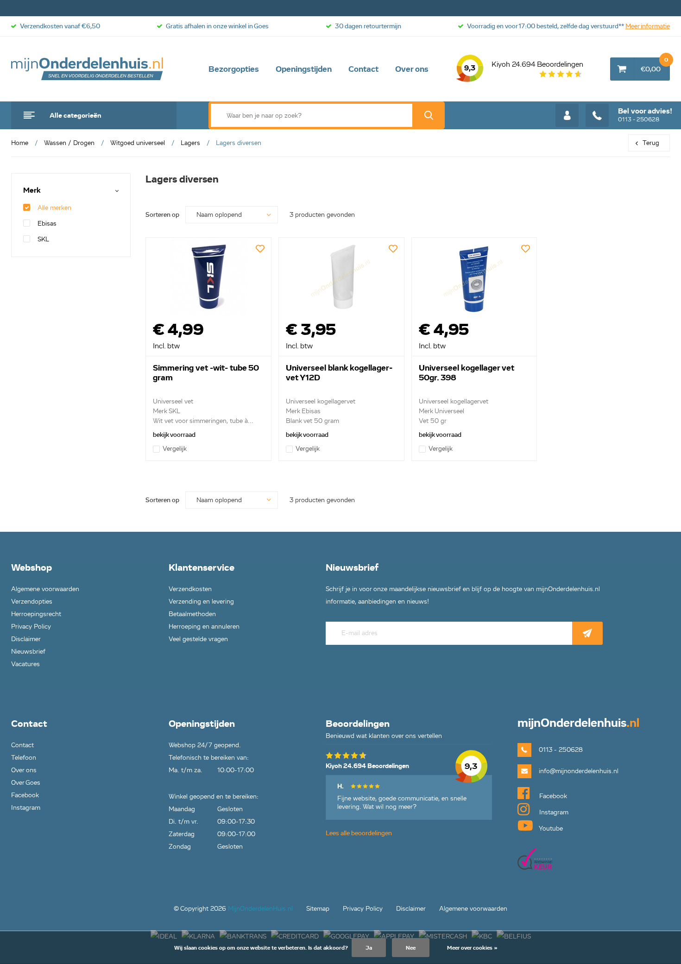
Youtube (550, 828)
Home (19, 143)
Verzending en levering (201, 601)
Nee (411, 947)
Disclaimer (26, 639)
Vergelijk (175, 449)
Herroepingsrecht (36, 614)
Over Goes (25, 783)
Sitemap (317, 909)
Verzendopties (31, 601)
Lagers (190, 143)
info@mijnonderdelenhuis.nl (578, 771)
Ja (369, 947)
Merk (32, 190)
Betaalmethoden (192, 614)
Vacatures (25, 664)
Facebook (25, 795)
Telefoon (23, 758)
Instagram (25, 808)
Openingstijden (304, 69)
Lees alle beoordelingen (359, 833)
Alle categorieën (75, 115)
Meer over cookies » (472, 947)
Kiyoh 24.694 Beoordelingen (523, 66)
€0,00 (654, 65)
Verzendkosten (190, 589)
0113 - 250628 (645, 115)
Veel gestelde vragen (198, 639)
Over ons (412, 69)
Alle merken (54, 208)
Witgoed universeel (137, 143)
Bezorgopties (233, 69)
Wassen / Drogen (69, 143)
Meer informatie (647, 26)
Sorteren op (162, 215)
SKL (43, 239)
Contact (363, 69)
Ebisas (47, 223)
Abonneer (587, 633)
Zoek (428, 115)
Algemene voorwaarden (45, 589)
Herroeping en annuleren (204, 626)
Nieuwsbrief (28, 651)
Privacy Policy (31, 626)
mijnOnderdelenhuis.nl (87, 69)
